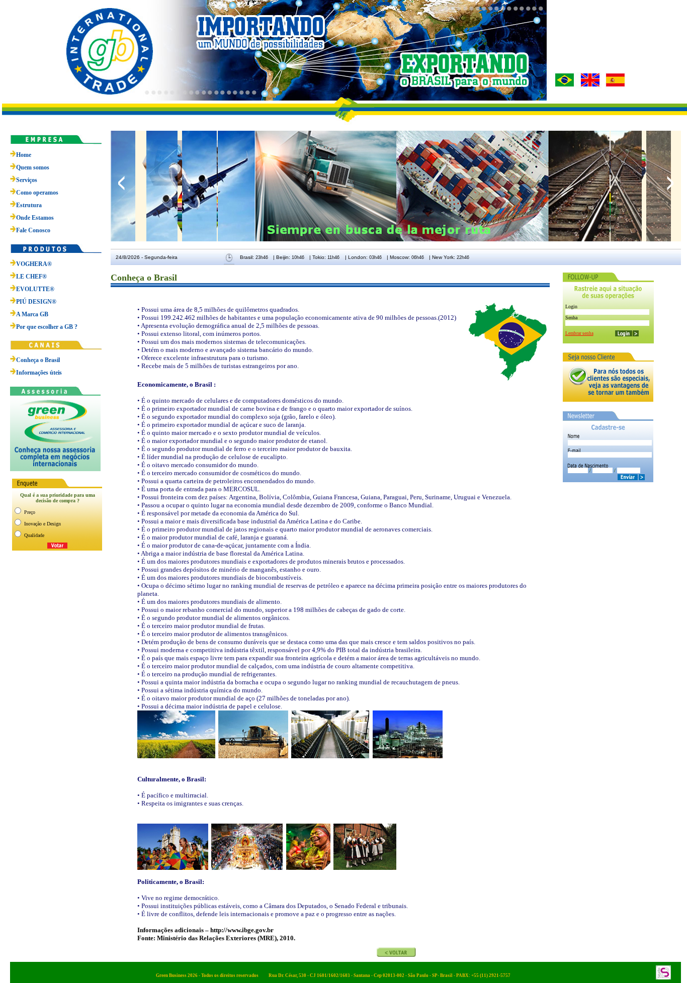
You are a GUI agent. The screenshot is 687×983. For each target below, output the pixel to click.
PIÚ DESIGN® (36, 301)
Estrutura (29, 205)
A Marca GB (32, 314)
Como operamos (37, 192)
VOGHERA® (34, 263)
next (670, 183)
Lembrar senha (579, 333)
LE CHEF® (31, 276)
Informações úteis (39, 372)
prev (121, 183)
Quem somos (32, 167)
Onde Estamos (35, 217)
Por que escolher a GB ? (46, 326)
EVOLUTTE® (35, 289)
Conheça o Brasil (38, 360)
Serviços (26, 180)
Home (23, 154)
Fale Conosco (33, 230)
